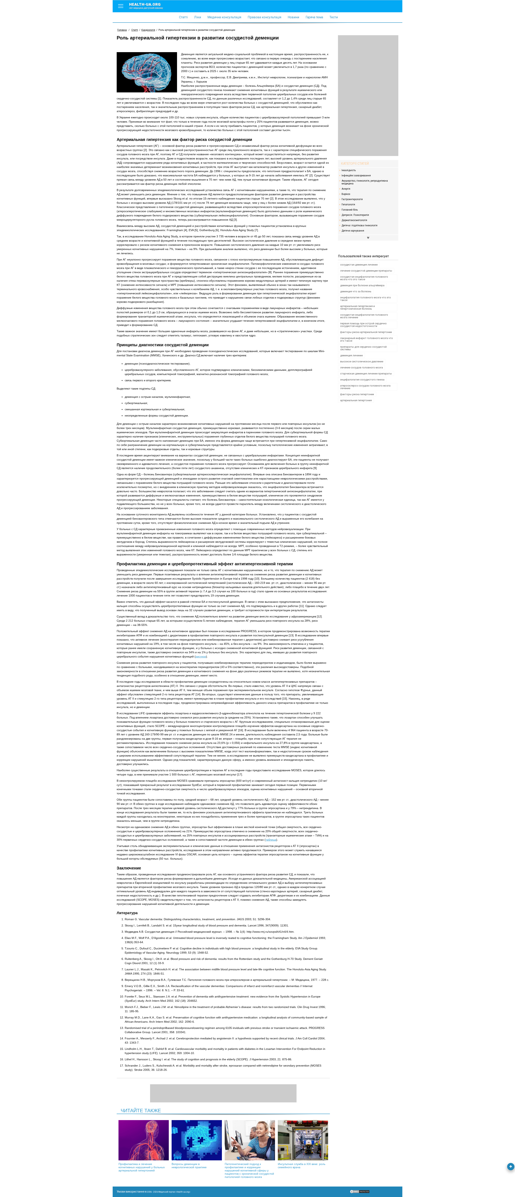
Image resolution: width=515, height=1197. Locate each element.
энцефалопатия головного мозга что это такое (365, 299)
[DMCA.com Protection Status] (360, 1192)
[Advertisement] (368, 95)
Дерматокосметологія (354, 220)
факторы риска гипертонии (357, 394)
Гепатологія (348, 204)
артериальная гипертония (356, 400)
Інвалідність (349, 170)
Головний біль (350, 209)
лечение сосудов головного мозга (361, 367)
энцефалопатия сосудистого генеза (362, 379)
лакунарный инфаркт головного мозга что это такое (366, 339)
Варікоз (346, 194)
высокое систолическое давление (361, 361)
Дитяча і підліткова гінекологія (359, 225)
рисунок (201, 656)
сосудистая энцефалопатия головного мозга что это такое (364, 278)
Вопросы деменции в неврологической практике (189, 1165)
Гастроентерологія (352, 199)
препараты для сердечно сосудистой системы (363, 348)
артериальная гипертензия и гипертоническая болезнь (357, 307)
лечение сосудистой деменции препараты (366, 270)
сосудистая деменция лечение (359, 264)
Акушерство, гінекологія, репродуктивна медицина (365, 182)
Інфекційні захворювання (356, 175)
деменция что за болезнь (355, 291)
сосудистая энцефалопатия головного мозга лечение (364, 316)
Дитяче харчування (353, 230)
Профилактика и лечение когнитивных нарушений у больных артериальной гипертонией (141, 1167)
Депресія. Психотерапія (355, 215)
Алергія (346, 188)
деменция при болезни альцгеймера (362, 285)
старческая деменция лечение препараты (366, 373)
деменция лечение (351, 355)
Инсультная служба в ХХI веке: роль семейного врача (301, 1165)
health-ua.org (146, 5)
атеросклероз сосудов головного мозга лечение (365, 387)
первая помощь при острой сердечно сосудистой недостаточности (363, 325)
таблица (271, 839)
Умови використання (130, 1191)
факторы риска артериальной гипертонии (366, 332)
